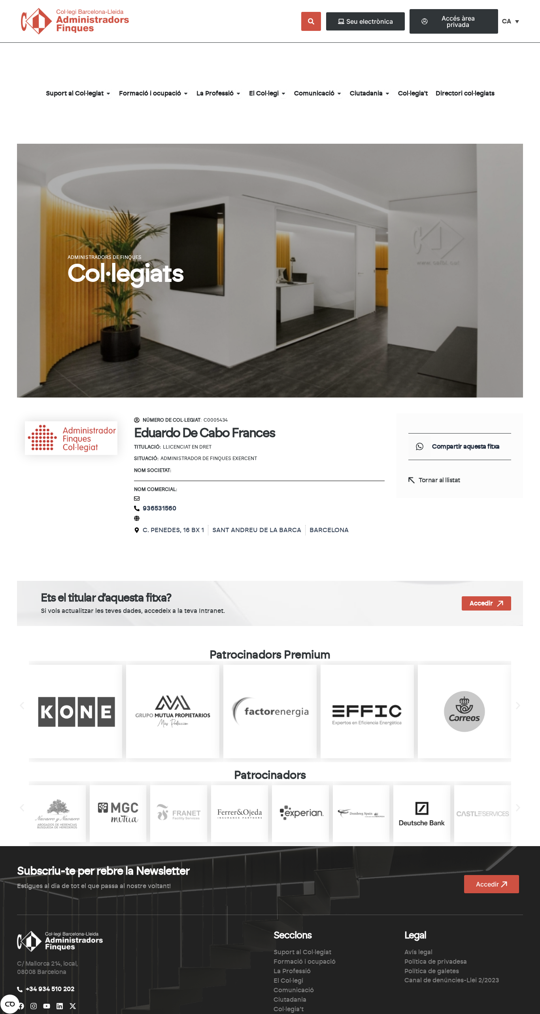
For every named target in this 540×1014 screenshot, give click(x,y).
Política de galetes (431, 971)
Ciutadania (290, 1000)
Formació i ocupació (305, 962)
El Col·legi (288, 981)
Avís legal (418, 952)
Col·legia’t (289, 1009)
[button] (419, 447)
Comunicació (294, 990)
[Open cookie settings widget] (9, 1004)
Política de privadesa (435, 962)
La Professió (292, 971)
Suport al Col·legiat (302, 952)
